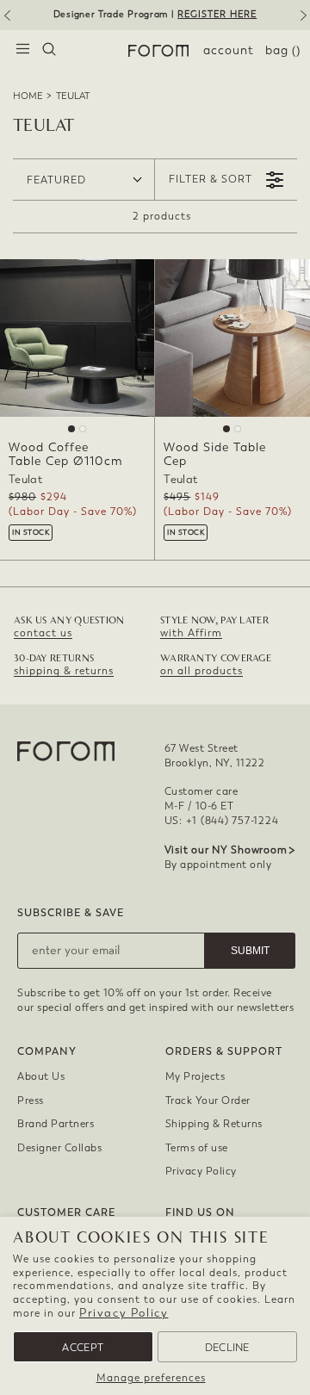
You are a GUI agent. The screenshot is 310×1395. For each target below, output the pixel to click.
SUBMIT (250, 951)
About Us (41, 1076)
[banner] (155, 15)
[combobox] (49, 50)
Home (28, 96)
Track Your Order (208, 1100)
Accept (82, 1348)
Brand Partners (55, 1124)
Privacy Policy (123, 1312)
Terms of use (196, 1148)
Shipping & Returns (214, 1124)
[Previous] (6, 22)
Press (30, 1100)
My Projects (195, 1076)
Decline (227, 1348)
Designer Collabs (59, 1148)
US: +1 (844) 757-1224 (221, 821)
